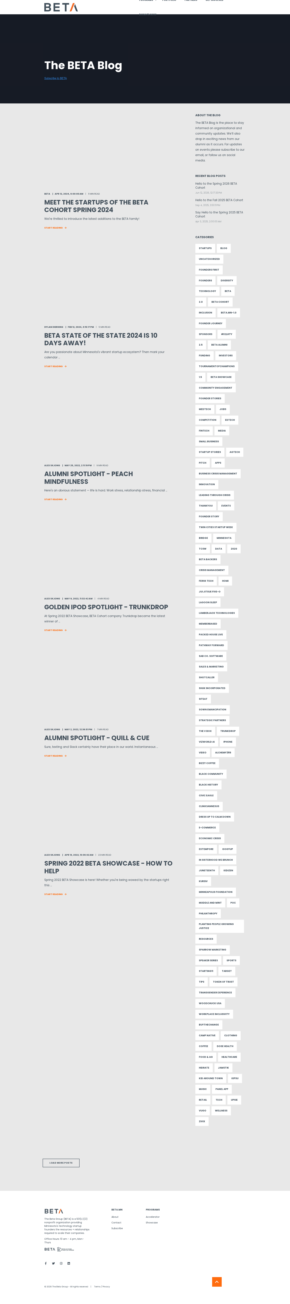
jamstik (223, 1067)
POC (233, 902)
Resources (206, 939)
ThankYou (206, 505)
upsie (234, 1100)
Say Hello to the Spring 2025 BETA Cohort (219, 214)
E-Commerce (207, 827)
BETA (47, 193)
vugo (202, 1110)
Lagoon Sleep (208, 602)
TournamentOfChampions (217, 366)
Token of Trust (223, 981)
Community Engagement (215, 387)
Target (227, 971)
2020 (234, 548)
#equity (226, 334)
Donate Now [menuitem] (147, 14)
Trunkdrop (228, 731)
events (226, 505)
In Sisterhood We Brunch (216, 860)
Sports (231, 960)
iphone (227, 741)
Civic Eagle (206, 795)
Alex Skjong (52, 465)
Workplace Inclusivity (214, 1014)
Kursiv (203, 881)
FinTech (204, 430)
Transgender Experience (215, 992)
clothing (230, 1035)
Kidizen (228, 870)
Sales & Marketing (211, 666)
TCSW (202, 548)
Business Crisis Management (218, 473)
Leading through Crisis (214, 495)
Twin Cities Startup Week (216, 527)
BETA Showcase (221, 377)
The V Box (205, 731)
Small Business (209, 441)
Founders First (209, 269)
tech (219, 1100)
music (203, 1089)
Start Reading (53, 227)
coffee (203, 1046)
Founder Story (209, 516)
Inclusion (205, 312)
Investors (226, 355)
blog (223, 248)
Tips (201, 981)
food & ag (206, 1057)
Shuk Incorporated (212, 688)
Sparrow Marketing (212, 949)
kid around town (211, 1078)
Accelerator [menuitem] (153, 1217)
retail (203, 1100)
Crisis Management (212, 570)
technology (207, 291)
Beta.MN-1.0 (228, 312)
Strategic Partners (212, 720)
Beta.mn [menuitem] (117, 1209)
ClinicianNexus (209, 806)
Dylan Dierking (53, 327)
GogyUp (227, 849)
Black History (208, 784)
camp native (207, 1035)
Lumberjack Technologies (217, 613)
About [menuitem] (114, 1217)
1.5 (200, 377)
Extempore (206, 849)
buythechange (209, 1024)
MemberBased (208, 623)
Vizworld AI (207, 741)
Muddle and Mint (210, 902)
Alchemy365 (223, 752)
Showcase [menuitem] (152, 1222)
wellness (221, 1110)
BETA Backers (208, 559)
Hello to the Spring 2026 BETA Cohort (216, 186)
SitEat (203, 699)
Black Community (211, 774)
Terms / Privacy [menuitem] (102, 1287)
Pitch (202, 462)
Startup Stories (210, 452)
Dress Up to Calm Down (215, 816)
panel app (221, 1089)
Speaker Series (208, 960)
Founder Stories (210, 398)
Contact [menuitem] (116, 1222)
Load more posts (61, 1162)
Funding (204, 355)
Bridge (203, 538)
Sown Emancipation (212, 709)
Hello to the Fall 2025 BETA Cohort (219, 200)
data (218, 548)
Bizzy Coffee (207, 763)
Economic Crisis (210, 838)
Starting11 (206, 971)
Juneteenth (207, 870)
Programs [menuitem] (153, 1209)
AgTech (235, 452)
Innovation (207, 484)
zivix (202, 1121)
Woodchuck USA (210, 1003)
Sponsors (205, 334)
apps (218, 462)
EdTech (230, 420)
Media (222, 430)
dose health (225, 1046)
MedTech (205, 409)
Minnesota (224, 538)
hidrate (204, 1067)
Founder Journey (210, 323)
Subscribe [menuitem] (117, 1228)
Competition (207, 420)
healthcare (229, 1057)
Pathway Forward (211, 645)
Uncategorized (209, 259)
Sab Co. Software (211, 656)
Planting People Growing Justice (216, 926)
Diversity (227, 280)
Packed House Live (211, 634)
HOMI (225, 581)
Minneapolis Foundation (215, 892)
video (202, 752)
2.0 (201, 302)
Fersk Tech (206, 581)
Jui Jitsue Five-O (210, 591)
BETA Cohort (220, 302)
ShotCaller (206, 677)
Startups (205, 248)
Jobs (223, 409)
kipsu (234, 1078)
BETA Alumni (219, 344)
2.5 (201, 344)
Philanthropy (208, 913)
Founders (205, 280)
